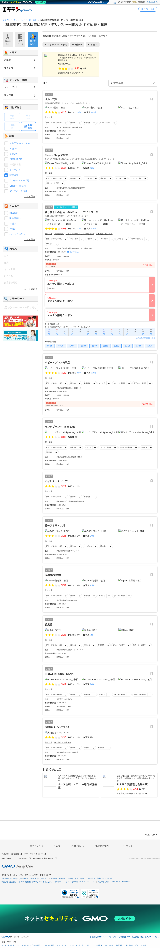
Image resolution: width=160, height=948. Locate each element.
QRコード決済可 (105, 122)
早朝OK (87, 645)
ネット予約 (74, 239)
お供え (13, 229)
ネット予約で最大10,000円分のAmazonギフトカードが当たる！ (67, 327)
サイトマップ (126, 846)
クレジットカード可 (19, 180)
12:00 (116, 346)
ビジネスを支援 (48, 945)
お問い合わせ (78, 846)
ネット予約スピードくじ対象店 (66, 207)
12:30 (127, 346)
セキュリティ (61, 945)
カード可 (118, 178)
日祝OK (73, 122)
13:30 (150, 346)
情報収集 (99, 945)
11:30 (105, 346)
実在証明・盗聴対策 (9, 882)
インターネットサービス (10, 945)
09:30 (60, 346)
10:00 (72, 346)
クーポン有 (88, 178)
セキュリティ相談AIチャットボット (100, 878)
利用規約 (5, 854)
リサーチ (90, 945)
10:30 (83, 346)
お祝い (13, 223)
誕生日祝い (15, 218)
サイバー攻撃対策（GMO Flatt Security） (80, 882)
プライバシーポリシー (33, 854)
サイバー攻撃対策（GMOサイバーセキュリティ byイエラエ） (40, 882)
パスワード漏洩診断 (58, 878)
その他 (143, 945)
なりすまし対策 (103, 882)
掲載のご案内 (102, 846)
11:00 (94, 346)
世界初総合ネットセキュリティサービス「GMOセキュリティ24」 (25, 878)
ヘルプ (57, 846)
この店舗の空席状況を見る (145, 338)
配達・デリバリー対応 (54, 122)
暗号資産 (119, 945)
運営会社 (15, 854)
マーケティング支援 (76, 945)
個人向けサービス (132, 945)
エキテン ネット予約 (20, 143)
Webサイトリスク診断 (76, 878)
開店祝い (14, 213)
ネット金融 (109, 945)
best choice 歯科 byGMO (43, 858)
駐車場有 (87, 122)
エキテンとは (36, 846)
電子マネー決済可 (52, 183)
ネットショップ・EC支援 (31, 945)
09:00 (49, 346)
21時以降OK (16, 159)
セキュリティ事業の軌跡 (121, 881)
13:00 (138, 346)
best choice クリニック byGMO (15, 858)
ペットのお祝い (17, 234)
